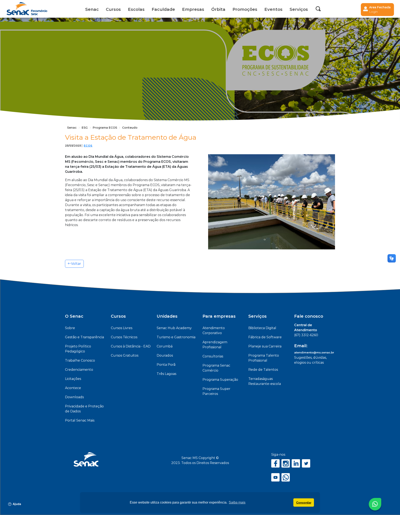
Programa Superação (220, 380)
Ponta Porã (166, 365)
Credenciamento (79, 370)
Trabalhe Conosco (80, 360)
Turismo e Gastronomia (176, 337)
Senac (92, 9)
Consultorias (212, 356)
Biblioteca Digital (262, 328)
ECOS (88, 145)
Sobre (70, 328)
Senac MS (27, 9)
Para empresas (219, 316)
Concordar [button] (303, 502)
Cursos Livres (121, 328)
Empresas (193, 9)
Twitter (306, 463)
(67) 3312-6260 (306, 335)
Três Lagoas (166, 374)
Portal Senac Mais (79, 420)
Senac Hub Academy (174, 328)
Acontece (73, 388)
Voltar (76, 264)
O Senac (74, 316)
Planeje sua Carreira (264, 346)
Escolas (136, 9)
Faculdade (163, 9)
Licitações (73, 379)
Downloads (74, 397)
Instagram (285, 463)
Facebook (275, 463)
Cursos (113, 9)
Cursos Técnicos (124, 337)
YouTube (275, 477)
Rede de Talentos (263, 370)
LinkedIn (296, 463)
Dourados (165, 355)
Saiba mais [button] (237, 502)
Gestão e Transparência (84, 337)
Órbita (218, 9)
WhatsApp (285, 477)
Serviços (257, 316)
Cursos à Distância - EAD (131, 346)
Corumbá (164, 346)
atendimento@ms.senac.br (314, 352)
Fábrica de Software (265, 337)
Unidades (167, 316)
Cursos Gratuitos (124, 355)
